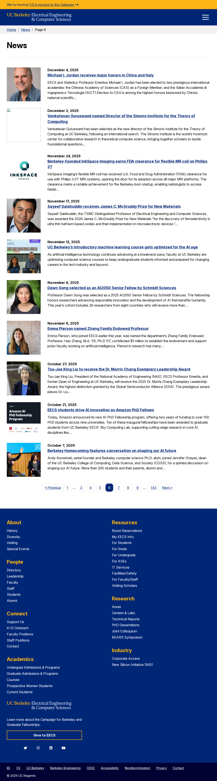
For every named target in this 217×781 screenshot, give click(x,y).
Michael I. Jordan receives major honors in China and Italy (100, 75)
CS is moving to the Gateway (52, 5)
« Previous (54, 487)
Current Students (20, 692)
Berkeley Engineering (65, 768)
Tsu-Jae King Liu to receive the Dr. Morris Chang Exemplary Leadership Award (118, 369)
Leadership (15, 576)
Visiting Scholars (124, 585)
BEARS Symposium (127, 637)
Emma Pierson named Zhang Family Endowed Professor (98, 328)
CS (18, 768)
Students (14, 594)
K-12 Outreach (18, 628)
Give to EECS (44, 735)
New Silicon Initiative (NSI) (132, 664)
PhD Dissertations (125, 625)
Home (11, 30)
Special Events (18, 549)
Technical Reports (126, 619)
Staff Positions (18, 640)
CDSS (91, 768)
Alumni (12, 600)
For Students (122, 543)
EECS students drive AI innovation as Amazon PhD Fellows (100, 410)
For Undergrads (124, 555)
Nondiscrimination (137, 768)
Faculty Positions (20, 634)
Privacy (161, 768)
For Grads (119, 549)
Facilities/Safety (124, 573)
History (12, 531)
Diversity (13, 537)
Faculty (12, 582)
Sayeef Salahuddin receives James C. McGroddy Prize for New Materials (114, 206)
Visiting (12, 543)
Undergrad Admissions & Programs (33, 667)
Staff (10, 588)
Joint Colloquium (124, 631)
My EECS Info (123, 537)
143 (154, 487)
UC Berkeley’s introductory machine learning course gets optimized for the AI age (122, 247)
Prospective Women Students (30, 686)
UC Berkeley (35, 768)
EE (8, 768)
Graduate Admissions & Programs (32, 673)
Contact (13, 646)
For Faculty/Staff (125, 579)
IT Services (120, 567)
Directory (14, 570)
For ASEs (119, 561)
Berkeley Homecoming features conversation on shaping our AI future (111, 450)
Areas (116, 607)
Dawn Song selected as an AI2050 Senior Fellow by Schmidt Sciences (111, 288)
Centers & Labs (123, 613)
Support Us (15, 622)
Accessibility (110, 768)
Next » (168, 487)
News (25, 30)
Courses (13, 680)
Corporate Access (126, 658)
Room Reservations (127, 531)
